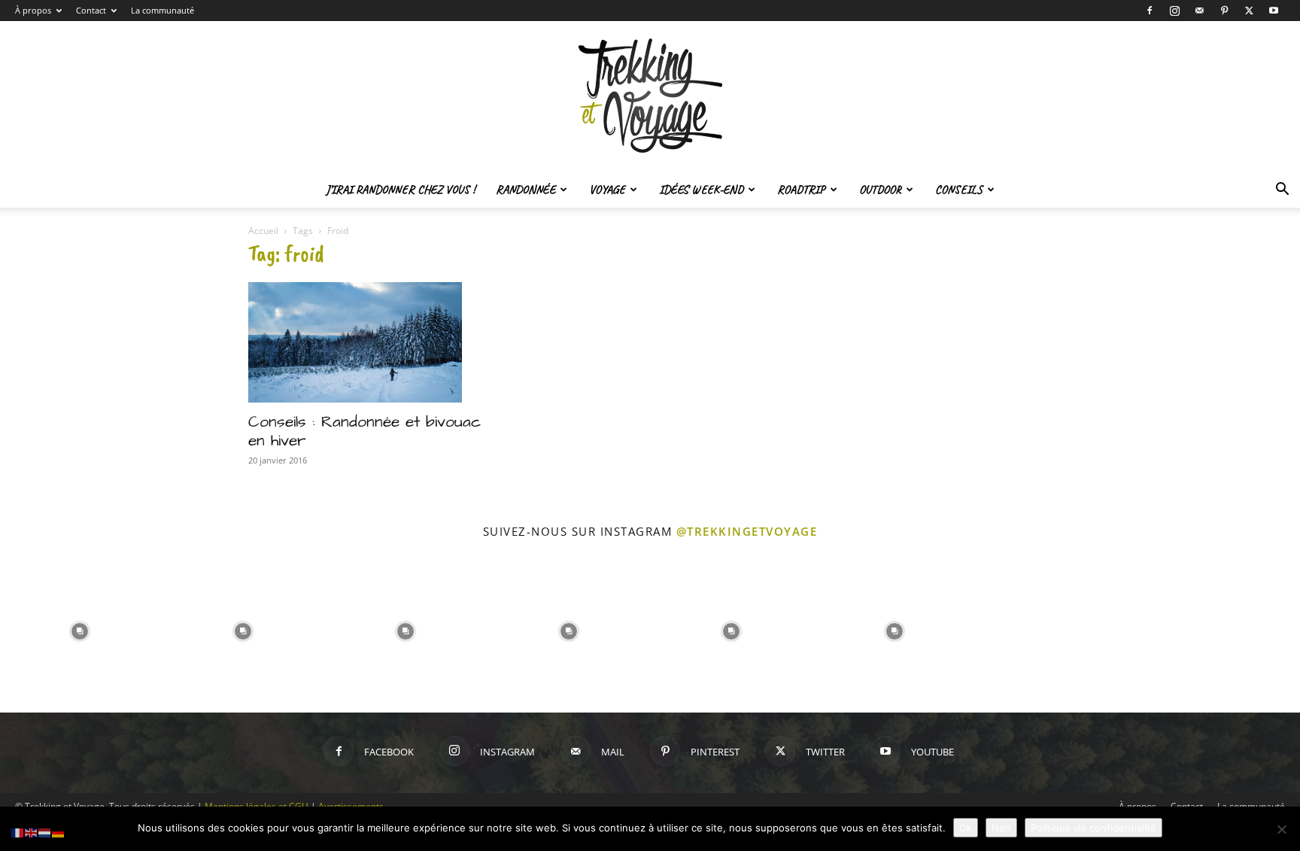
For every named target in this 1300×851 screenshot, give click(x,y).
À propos (33, 10)
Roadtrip (801, 189)
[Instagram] (1174, 10)
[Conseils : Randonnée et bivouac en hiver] (370, 342)
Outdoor (880, 189)
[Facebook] (1149, 10)
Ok (965, 828)
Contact (91, 10)
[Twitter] (1249, 10)
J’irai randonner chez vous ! (400, 189)
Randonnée (525, 189)
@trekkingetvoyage (747, 531)
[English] (31, 831)
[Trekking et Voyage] (650, 96)
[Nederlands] (45, 831)
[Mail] (1199, 10)
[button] (1282, 191)
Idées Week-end (701, 189)
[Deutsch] (58, 831)
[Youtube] (1273, 10)
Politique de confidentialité (1093, 828)
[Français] (18, 831)
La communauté (162, 10)
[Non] (1281, 829)
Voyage (607, 189)
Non (1001, 828)
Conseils (959, 189)
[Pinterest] (1224, 10)
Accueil (263, 230)
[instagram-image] (80, 630)
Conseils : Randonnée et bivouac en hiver (364, 431)
